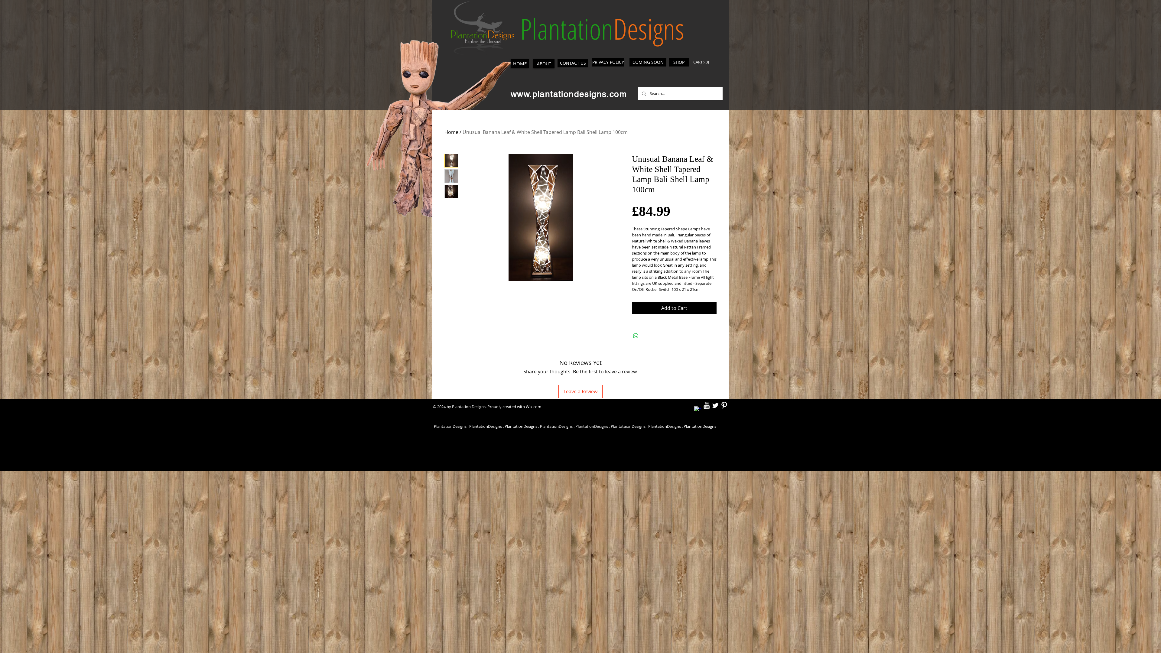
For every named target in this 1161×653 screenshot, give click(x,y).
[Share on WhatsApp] (635, 335)
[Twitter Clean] (715, 405)
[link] (702, 62)
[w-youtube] (706, 405)
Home (451, 132)
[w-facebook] (697, 410)
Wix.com (533, 406)
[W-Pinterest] (724, 405)
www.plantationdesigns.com (569, 94)
